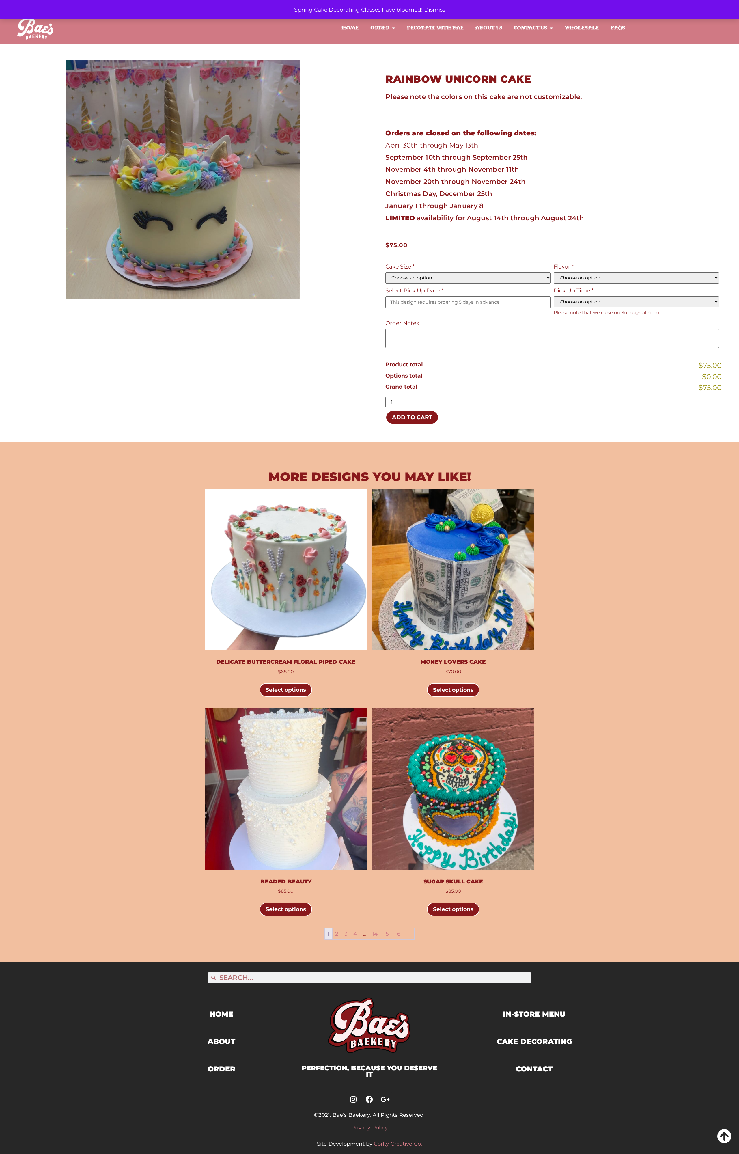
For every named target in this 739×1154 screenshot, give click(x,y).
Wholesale (582, 28)
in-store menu (534, 1014)
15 (386, 933)
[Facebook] (369, 1099)
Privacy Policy (369, 1128)
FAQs (618, 28)
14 (375, 933)
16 (397, 933)
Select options (286, 689)
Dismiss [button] (434, 9)
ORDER (222, 1068)
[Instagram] (353, 1099)
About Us (488, 28)
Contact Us (530, 28)
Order (379, 28)
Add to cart (412, 417)
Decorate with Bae (435, 28)
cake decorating (534, 1041)
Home (350, 28)
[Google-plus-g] (385, 1099)
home (221, 1014)
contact (534, 1068)
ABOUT (221, 1041)
